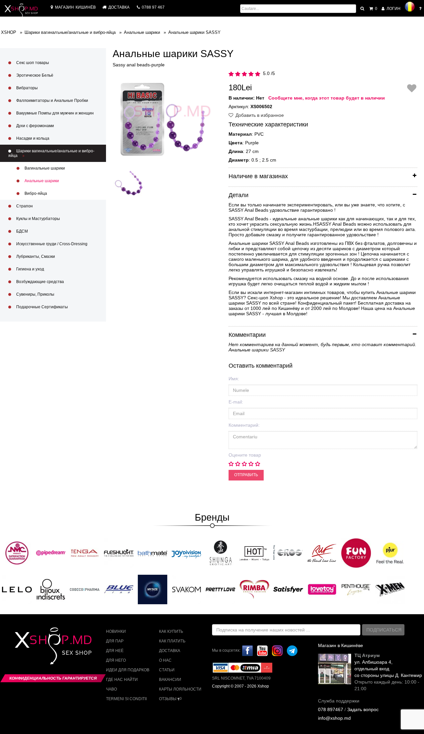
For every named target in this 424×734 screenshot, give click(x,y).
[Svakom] (186, 589)
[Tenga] (85, 552)
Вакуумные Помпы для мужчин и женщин (54, 113)
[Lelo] (17, 589)
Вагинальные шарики (44, 168)
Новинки (116, 631)
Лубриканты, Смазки (35, 256)
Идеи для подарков (127, 670)
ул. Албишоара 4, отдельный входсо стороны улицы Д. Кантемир (388, 668)
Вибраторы (26, 88)
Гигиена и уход (29, 269)
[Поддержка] (420, 9)
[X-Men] (390, 589)
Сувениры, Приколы (34, 294)
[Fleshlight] (119, 552)
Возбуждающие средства (39, 281)
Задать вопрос (363, 709)
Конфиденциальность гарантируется (53, 678)
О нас (165, 660)
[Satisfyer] (288, 589)
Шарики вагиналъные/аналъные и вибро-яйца (51, 153)
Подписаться (383, 629)
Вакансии (170, 679)
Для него (116, 660)
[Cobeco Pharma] (85, 589)
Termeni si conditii (126, 699)
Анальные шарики (41, 181)
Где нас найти (122, 679)
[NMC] (17, 552)
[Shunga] (221, 552)
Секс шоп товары (32, 62)
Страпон (24, 206)
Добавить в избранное (259, 115)
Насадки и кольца (32, 138)
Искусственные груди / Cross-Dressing (51, 244)
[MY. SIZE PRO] (153, 589)
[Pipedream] (51, 552)
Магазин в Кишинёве (340, 645)
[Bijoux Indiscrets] (51, 589)
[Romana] (410, 7)
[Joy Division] (186, 552)
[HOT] (254, 552)
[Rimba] (254, 589)
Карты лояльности (180, 689)
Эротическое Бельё (34, 75)
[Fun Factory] (356, 552)
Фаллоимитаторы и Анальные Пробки (51, 100)
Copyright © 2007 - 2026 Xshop (240, 686)
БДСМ (21, 231)
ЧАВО (111, 689)
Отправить (246, 475)
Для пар (115, 641)
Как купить (171, 631)
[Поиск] (362, 9)
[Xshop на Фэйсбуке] (247, 650)
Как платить (172, 641)
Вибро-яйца (35, 193)
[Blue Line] (119, 589)
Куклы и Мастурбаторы (37, 218)
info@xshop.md (334, 718)
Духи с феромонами (34, 125)
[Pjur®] (390, 552)
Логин (393, 8)
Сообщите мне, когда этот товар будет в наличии (326, 98)
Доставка (169, 650)
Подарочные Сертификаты (41, 307)
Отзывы (168, 699)
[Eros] (288, 552)
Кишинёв (75, 7)
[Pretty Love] (221, 589)
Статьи (167, 670)
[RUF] (322, 552)
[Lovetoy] (322, 589)
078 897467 (330, 709)
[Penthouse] (356, 589)
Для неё (115, 650)
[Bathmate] (153, 552)
